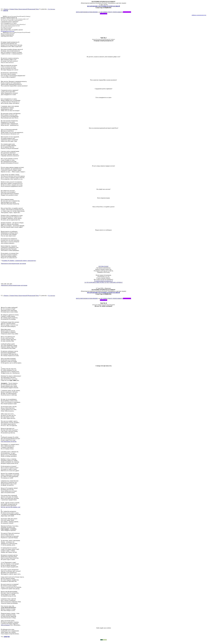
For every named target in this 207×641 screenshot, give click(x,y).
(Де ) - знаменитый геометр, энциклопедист (19, 260)
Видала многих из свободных (7, 31)
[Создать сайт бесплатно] (103, 640)
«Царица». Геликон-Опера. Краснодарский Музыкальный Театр (21, 9)
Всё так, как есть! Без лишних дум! (10, 507)
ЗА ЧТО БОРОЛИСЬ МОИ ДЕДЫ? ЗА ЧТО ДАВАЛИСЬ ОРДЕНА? (103, 282)
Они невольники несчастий (8, 441)
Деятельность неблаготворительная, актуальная (14, 285)
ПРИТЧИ (7, 636)
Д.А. (51, 9)
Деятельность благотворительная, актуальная (13, 263)
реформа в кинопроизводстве (199, 15)
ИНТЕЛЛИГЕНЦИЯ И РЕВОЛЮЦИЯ (87, 12)
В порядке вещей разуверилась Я (103, 281)
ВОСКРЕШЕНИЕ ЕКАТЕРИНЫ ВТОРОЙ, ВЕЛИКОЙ (103, 6)
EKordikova (103, 13)
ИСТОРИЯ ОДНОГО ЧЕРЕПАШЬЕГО (116, 12)
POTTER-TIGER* (104, 266)
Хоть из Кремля (5, 625)
